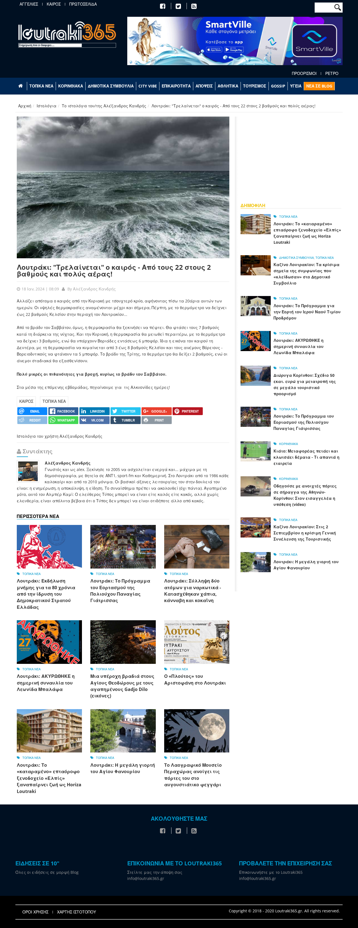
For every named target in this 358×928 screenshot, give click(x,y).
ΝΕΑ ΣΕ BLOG (319, 86)
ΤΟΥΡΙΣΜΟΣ (254, 86)
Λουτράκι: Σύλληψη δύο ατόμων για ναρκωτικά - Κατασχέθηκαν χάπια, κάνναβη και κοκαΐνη (192, 590)
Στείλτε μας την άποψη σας (154, 872)
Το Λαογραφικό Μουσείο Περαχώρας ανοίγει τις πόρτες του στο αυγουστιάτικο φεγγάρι (193, 775)
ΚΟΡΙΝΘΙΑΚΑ (70, 86)
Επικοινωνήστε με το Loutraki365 (271, 872)
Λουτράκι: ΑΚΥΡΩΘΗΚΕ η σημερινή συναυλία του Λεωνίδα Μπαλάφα (46, 682)
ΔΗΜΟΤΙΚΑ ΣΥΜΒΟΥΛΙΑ (111, 86)
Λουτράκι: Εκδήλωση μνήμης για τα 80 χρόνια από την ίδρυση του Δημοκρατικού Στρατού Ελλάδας (46, 594)
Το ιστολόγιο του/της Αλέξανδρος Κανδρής (104, 105)
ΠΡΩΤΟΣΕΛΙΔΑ (83, 4)
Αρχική (24, 105)
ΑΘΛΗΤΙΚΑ (228, 86)
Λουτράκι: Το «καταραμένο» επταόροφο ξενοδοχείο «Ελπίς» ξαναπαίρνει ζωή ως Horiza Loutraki (49, 778)
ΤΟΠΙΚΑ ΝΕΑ (41, 86)
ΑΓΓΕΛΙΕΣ (29, 4)
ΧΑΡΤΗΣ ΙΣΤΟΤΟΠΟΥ (76, 912)
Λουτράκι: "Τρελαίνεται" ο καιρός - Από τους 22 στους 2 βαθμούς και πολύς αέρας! (114, 270)
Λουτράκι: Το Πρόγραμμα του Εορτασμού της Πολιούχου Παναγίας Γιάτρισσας (120, 590)
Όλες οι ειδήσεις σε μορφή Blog (47, 872)
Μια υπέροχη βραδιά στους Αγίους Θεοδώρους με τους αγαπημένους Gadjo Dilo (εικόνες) (122, 686)
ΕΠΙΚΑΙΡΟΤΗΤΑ (176, 86)
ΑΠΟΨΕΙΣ (204, 86)
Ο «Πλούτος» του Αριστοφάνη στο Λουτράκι (195, 679)
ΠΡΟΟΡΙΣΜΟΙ (304, 73)
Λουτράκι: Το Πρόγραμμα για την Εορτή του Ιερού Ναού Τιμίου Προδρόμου (307, 312)
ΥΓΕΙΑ (296, 86)
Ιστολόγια (46, 105)
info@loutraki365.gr (145, 878)
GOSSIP (278, 86)
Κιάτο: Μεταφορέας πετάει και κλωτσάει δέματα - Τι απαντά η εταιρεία (307, 457)
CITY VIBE (147, 86)
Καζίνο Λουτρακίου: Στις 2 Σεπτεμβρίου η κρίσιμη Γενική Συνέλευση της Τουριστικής (305, 533)
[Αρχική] (67, 34)
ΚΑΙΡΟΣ (54, 4)
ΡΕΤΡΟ (331, 73)
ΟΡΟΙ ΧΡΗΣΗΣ (35, 912)
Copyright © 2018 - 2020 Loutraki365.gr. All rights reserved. (284, 910)
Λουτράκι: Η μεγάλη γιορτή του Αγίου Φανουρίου (122, 768)
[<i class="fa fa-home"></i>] (21, 86)
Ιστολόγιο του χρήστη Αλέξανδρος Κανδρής (59, 436)
